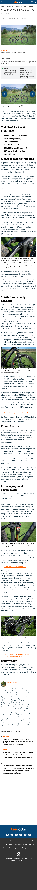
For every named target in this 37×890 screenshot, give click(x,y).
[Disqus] (18, 802)
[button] (18, 96)
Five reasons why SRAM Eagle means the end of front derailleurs (18, 655)
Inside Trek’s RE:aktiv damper (15, 567)
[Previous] (4, 94)
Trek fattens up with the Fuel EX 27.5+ (18, 413)
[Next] (32, 94)
